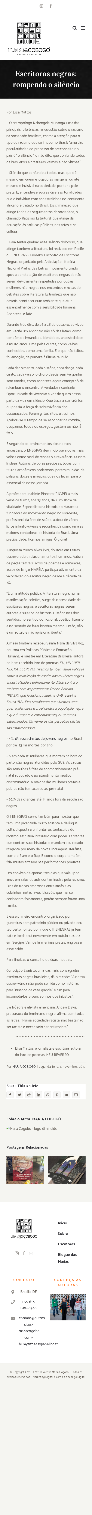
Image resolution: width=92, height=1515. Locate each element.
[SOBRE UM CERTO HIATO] (67, 1170)
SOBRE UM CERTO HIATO (67, 1163)
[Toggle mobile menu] (83, 28)
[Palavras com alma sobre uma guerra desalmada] (25, 1170)
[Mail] (31, 1253)
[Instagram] (17, 1253)
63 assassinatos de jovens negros (41, 739)
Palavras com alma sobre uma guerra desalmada (25, 1158)
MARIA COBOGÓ (24, 1066)
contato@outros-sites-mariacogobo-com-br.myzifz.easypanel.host (28, 1331)
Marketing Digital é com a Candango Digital (59, 1377)
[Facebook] (24, 1253)
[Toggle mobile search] (75, 28)
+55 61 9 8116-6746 (29, 1305)
